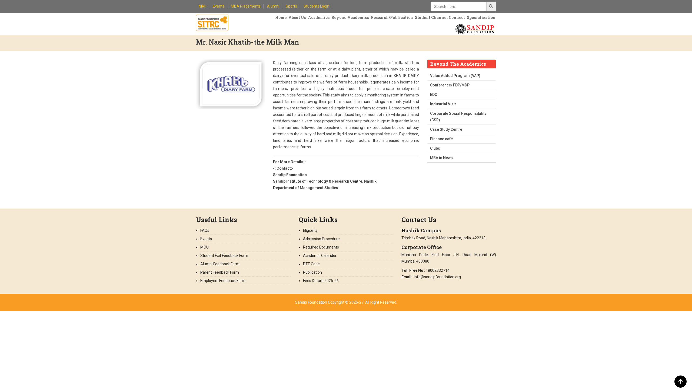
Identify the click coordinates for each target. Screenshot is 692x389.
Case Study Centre (446, 129)
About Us (297, 17)
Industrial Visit (443, 104)
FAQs (204, 230)
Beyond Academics (350, 17)
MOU (204, 247)
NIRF (202, 6)
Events (218, 6)
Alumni (273, 6)
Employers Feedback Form (222, 281)
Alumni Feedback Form (219, 264)
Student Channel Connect (440, 17)
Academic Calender (320, 255)
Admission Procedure (321, 239)
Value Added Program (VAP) (455, 75)
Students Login (316, 6)
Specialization (481, 17)
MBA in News (441, 158)
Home (281, 17)
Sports (291, 6)
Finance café (441, 139)
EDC (433, 94)
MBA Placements (246, 6)
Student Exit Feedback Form (224, 255)
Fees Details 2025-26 (321, 281)
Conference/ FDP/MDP (450, 85)
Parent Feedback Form (219, 272)
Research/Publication (392, 17)
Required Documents (321, 247)
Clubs (435, 148)
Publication (312, 272)
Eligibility (310, 230)
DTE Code (311, 264)
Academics (319, 17)
